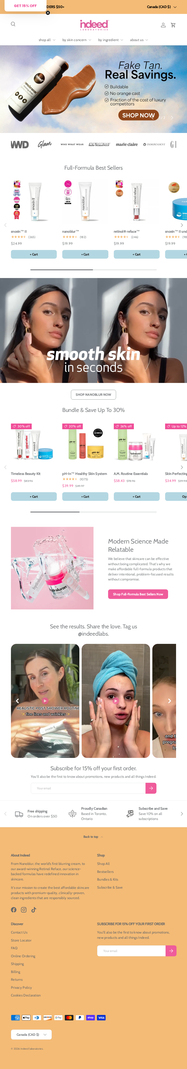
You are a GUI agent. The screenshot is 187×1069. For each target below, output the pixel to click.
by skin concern (74, 40)
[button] (173, 25)
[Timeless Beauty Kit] (34, 444)
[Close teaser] (48, 12)
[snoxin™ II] (34, 201)
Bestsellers (105, 872)
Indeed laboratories (32, 1048)
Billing (15, 972)
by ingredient (108, 40)
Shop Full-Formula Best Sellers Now (138, 594)
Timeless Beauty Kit (26, 474)
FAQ (14, 948)
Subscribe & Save (110, 887)
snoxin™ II (19, 231)
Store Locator (21, 940)
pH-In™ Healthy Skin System (84, 474)
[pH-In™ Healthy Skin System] (85, 444)
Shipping (17, 964)
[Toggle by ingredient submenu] (122, 40)
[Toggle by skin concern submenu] (90, 40)
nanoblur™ (70, 231)
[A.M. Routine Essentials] (137, 444)
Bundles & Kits (107, 879)
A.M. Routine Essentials (131, 474)
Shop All (103, 864)
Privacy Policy (21, 988)
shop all (45, 40)
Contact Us (19, 932)
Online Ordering (23, 956)
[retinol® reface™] (137, 201)
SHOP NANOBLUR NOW (93, 394)
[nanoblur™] (85, 201)
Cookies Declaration (26, 995)
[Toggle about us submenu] (146, 40)
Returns (17, 980)
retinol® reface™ (127, 231)
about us (136, 40)
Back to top (91, 836)
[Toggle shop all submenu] (54, 40)
